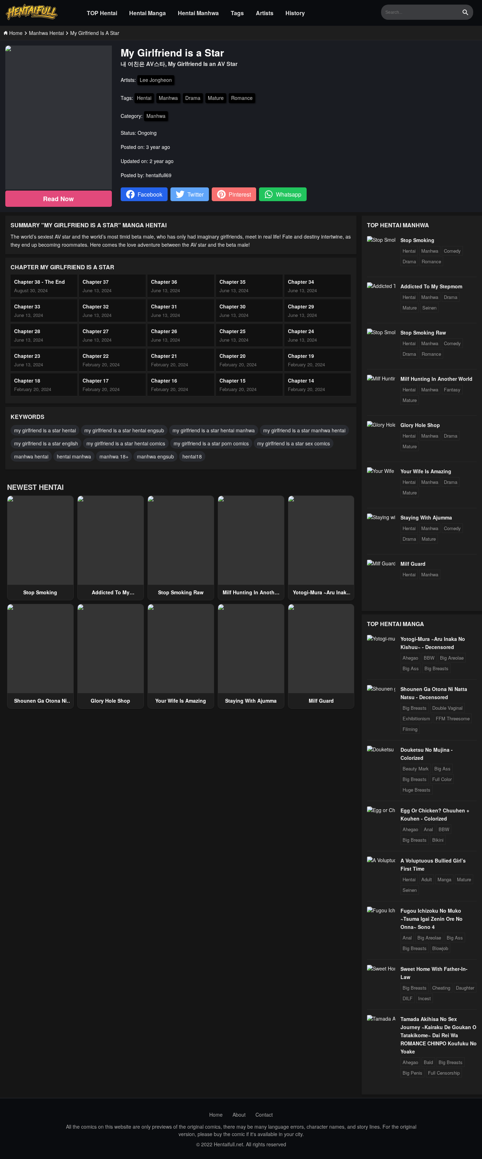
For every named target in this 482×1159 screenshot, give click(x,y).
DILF (407, 998)
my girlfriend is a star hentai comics (125, 443)
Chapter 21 (164, 355)
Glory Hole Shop (110, 700)
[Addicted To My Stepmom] (381, 285)
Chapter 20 (232, 355)
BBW (429, 657)
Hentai (144, 97)
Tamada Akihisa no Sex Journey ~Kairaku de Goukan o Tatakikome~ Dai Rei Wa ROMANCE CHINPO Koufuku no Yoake (438, 1035)
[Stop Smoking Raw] (381, 332)
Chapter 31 (164, 306)
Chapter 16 (164, 380)
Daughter (465, 987)
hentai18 (192, 456)
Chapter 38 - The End (39, 281)
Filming (410, 729)
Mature (216, 97)
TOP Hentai (102, 13)
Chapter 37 (96, 281)
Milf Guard (321, 700)
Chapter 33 (27, 306)
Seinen (429, 307)
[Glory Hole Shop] (381, 424)
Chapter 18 (27, 380)
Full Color (442, 779)
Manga (444, 879)
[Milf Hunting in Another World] (381, 378)
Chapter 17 (96, 380)
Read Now (58, 198)
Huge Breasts (416, 789)
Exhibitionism (416, 718)
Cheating (441, 987)
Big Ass (411, 668)
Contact (264, 1114)
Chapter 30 (232, 306)
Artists (264, 13)
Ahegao (410, 657)
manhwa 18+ (114, 456)
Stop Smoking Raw (181, 592)
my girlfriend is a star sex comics (293, 443)
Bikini (438, 839)
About (239, 1114)
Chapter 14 (301, 380)
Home (216, 1114)
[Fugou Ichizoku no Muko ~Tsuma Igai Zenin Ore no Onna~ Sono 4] (381, 910)
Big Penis (412, 1072)
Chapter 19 (301, 355)
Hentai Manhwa (198, 13)
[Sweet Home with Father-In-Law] (381, 968)
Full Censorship (444, 1072)
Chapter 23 (27, 355)
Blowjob (440, 948)
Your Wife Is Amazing (180, 700)
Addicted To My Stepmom (431, 286)
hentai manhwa (74, 456)
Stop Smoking (40, 592)
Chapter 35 (232, 281)
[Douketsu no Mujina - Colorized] (381, 749)
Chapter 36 (164, 281)
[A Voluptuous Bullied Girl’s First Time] (381, 860)
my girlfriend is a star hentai (45, 430)
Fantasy (452, 389)
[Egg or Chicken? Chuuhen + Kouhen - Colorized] (381, 809)
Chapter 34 (301, 281)
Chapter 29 (301, 306)
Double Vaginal (447, 707)
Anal (428, 829)
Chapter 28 (27, 331)
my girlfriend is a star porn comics (211, 443)
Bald (428, 1062)
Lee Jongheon (156, 79)
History (295, 13)
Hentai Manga (147, 13)
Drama (192, 97)
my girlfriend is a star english (46, 443)
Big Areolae (452, 657)
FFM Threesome (453, 718)
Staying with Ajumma (251, 700)
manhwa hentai (31, 456)
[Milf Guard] (381, 563)
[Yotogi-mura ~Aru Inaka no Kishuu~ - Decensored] (381, 638)
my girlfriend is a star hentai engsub (124, 430)
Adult (426, 879)
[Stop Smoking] (381, 239)
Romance (242, 97)
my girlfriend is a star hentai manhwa (214, 430)
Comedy (452, 250)
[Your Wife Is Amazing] (381, 470)
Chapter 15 (232, 380)
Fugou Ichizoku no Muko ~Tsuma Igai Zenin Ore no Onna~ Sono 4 (431, 918)
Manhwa (168, 97)
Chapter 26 (164, 331)
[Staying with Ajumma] (381, 517)
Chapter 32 (96, 306)
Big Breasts (436, 668)
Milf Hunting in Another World (436, 378)
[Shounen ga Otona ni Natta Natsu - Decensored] (381, 688)
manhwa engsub (155, 456)
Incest (424, 998)
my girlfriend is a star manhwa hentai (304, 430)
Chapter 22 (96, 355)
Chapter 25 (232, 331)
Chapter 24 (301, 331)
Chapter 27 (96, 331)
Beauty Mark (416, 768)
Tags (237, 13)
